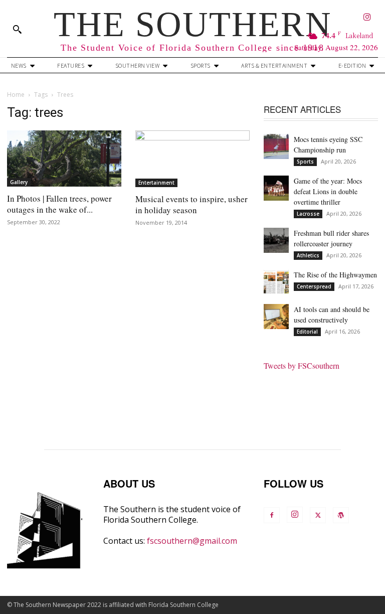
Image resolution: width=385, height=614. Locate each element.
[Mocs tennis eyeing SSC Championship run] (276, 146)
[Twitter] (318, 515)
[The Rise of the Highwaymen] (276, 281)
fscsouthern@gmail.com (192, 540)
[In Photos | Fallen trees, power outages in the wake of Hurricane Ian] (64, 158)
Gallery (19, 182)
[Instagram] (367, 18)
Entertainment (156, 182)
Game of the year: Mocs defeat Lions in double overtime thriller (328, 191)
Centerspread (314, 286)
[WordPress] (341, 515)
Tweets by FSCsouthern (301, 365)
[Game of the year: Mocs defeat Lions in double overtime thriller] (276, 188)
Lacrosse (308, 213)
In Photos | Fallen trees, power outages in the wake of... (59, 204)
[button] (17, 29)
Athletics (308, 255)
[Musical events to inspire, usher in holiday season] (192, 158)
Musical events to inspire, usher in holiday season (191, 204)
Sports (305, 161)
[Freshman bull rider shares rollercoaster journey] (276, 240)
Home (16, 94)
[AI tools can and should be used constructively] (276, 316)
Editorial (307, 331)
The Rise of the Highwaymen (335, 274)
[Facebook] (272, 515)
